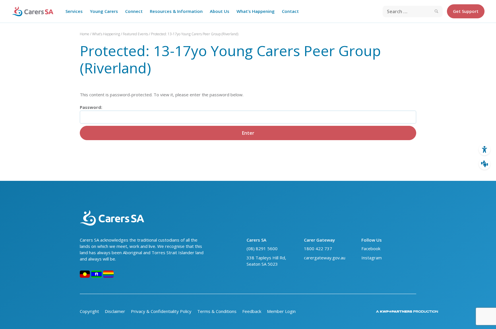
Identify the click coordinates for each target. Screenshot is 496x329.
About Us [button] (219, 11)
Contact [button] (290, 11)
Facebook (370, 248)
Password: (91, 107)
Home (84, 34)
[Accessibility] (484, 149)
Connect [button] (134, 11)
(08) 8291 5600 (262, 248)
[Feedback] (484, 164)
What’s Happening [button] (256, 11)
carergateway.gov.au (324, 258)
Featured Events (135, 34)
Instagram (372, 258)
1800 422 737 (318, 248)
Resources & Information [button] (176, 11)
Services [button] (74, 11)
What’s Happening (106, 34)
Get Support (465, 11)
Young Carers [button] (104, 11)
